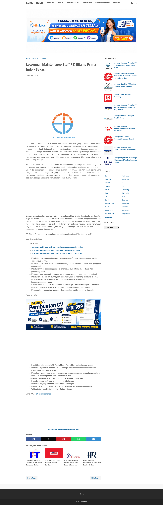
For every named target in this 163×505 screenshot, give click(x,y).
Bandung (108, 179)
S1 (123, 183)
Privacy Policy (73, 3)
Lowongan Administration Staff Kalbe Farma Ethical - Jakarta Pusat (56, 250)
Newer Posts (31, 478)
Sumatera (125, 203)
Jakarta (107, 207)
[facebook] (33, 439)
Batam (107, 186)
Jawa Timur (109, 217)
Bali (106, 176)
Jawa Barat (109, 210)
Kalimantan (126, 176)
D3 (106, 196)
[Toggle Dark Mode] (132, 3)
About (60, 3)
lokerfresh (34, 2)
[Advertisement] (63, 94)
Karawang (125, 179)
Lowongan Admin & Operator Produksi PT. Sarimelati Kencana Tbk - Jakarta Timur (125, 76)
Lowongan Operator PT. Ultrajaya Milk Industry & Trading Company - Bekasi (125, 160)
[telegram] (93, 439)
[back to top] (158, 500)
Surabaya (125, 207)
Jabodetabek (109, 203)
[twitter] (48, 439)
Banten (107, 183)
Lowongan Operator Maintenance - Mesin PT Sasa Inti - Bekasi (124, 128)
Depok (107, 200)
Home (82, 494)
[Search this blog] (135, 3)
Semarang (125, 190)
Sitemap (116, 3)
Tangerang (125, 210)
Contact (50, 3)
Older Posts (95, 478)
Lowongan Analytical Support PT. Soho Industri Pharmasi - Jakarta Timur (57, 253)
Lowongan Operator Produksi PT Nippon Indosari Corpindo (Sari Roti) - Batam (125, 107)
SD (123, 186)
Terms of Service (102, 3)
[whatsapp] (78, 439)
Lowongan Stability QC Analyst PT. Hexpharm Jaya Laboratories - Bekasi (57, 247)
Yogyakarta (126, 214)
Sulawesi (125, 200)
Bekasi (107, 190)
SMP (123, 196)
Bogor (107, 193)
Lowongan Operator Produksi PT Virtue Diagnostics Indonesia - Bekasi (125, 65)
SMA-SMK (125, 193)
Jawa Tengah (109, 214)
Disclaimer (87, 3)
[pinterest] (63, 439)
